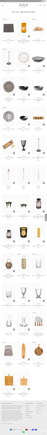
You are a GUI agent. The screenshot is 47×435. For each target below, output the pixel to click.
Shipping (27, 409)
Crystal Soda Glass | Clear (8, 305)
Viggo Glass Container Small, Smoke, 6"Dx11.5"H (38, 217)
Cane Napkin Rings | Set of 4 (38, 40)
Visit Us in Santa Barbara (41, 405)
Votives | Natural (38, 129)
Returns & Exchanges (29, 411)
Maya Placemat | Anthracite (8, 40)
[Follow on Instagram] (5, 423)
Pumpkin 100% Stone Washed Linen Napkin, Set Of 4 (23, 41)
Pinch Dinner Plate (23, 70)
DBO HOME (8, 214)
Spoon (8, 187)
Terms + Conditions (29, 417)
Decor (38, 156)
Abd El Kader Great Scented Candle (23, 246)
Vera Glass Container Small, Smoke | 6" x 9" (8, 246)
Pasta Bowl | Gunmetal (38, 70)
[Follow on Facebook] (2, 423)
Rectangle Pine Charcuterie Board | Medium (8, 394)
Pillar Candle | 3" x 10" (38, 246)
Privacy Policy (28, 415)
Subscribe (27, 407)
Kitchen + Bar (23, 332)
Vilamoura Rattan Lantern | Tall (23, 276)
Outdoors (8, 274)
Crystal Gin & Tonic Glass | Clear (38, 276)
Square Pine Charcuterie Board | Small (23, 394)
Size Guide (28, 413)
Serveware (9, 97)
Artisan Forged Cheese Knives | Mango (38, 335)
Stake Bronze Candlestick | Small (23, 217)
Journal (38, 413)
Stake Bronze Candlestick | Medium (8, 217)
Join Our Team (39, 409)
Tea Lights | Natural (8, 157)
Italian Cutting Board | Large (38, 364)
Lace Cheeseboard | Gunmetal (8, 364)
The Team (38, 407)
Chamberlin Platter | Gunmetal (8, 100)
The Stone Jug (23, 39)
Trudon (23, 244)
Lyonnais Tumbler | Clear (38, 305)
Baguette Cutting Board (23, 363)
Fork (23, 187)
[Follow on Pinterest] (8, 423)
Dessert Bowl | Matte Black (23, 129)
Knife (38, 187)
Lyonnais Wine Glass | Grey (23, 157)
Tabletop (8, 39)
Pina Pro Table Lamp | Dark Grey (38, 158)
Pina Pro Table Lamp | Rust (9, 70)
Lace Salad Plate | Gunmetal (8, 129)
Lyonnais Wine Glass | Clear (23, 305)
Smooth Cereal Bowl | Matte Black (23, 100)
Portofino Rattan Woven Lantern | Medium (8, 276)
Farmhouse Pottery (38, 332)
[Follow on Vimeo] (11, 423)
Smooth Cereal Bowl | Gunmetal (38, 100)
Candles (38, 127)
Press (38, 411)
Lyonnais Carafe (8, 334)
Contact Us (27, 405)
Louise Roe (38, 214)
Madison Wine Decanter (23, 334)
